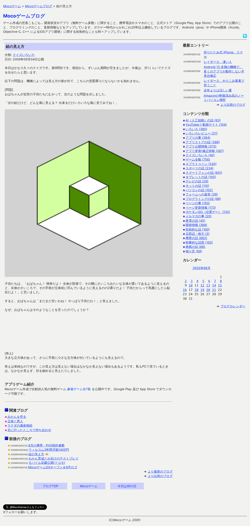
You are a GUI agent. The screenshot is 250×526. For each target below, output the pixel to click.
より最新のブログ (160, 471)
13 (208, 285)
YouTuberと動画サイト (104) (206, 124)
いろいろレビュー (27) (202, 133)
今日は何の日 (127, 486)
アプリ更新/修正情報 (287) (205, 151)
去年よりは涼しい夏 (218, 90)
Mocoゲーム (89, 486)
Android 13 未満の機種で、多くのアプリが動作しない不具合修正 (224, 71)
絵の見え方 (36, 454)
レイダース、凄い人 (218, 62)
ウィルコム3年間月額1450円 (49, 450)
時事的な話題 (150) (199, 242)
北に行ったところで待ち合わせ (29, 430)
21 (214, 290)
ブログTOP (50, 486)
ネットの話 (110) (197, 186)
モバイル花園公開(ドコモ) (47, 463)
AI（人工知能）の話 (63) (203, 120)
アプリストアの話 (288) (203, 142)
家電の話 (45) (195, 221)
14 (214, 285)
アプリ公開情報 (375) (201, 146)
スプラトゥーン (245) (201, 164)
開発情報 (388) (196, 225)
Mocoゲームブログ (24, 16)
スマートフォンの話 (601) (204, 173)
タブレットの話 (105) (201, 177)
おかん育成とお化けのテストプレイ (54, 458)
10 (191, 285)
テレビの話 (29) (197, 181)
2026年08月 (202, 268)
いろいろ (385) (196, 129)
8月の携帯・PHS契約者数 (46, 445)
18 (196, 290)
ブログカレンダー (232, 306)
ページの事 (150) (198, 203)
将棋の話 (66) (195, 247)
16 (185, 290)
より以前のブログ (160, 476)
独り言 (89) (194, 251)
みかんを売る (16, 417)
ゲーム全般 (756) (198, 159)
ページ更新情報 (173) (201, 208)
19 (202, 290)
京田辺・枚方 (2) (198, 234)
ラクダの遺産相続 (19, 425)
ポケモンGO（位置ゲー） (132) (208, 212)
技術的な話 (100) (198, 229)
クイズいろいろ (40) (200, 155)
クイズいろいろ (24, 55)
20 (208, 290)
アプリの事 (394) (198, 138)
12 (202, 285)
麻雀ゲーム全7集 (79, 389)
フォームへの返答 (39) (202, 194)
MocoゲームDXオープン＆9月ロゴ (52, 467)
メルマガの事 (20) (199, 216)
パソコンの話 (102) (199, 190)
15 (220, 285)
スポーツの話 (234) (199, 168)
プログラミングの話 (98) (203, 199)
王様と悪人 (15, 421)
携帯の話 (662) (196, 238)
